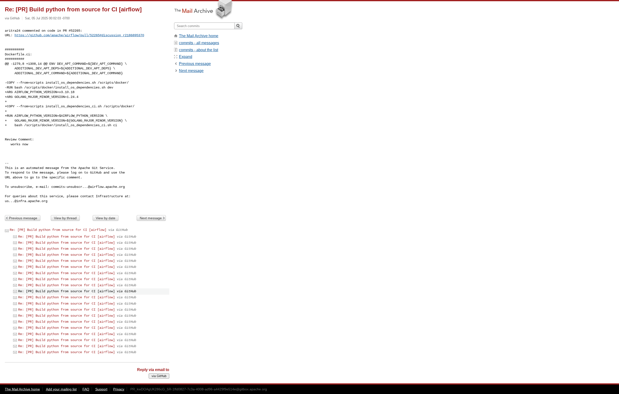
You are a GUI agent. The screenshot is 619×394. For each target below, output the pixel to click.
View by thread (65, 218)
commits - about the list (198, 50)
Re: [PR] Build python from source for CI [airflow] (58, 230)
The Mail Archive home (198, 36)
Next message (151, 218)
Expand (185, 57)
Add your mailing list (61, 389)
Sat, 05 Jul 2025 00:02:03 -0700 (47, 18)
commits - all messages (199, 43)
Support (101, 389)
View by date (105, 218)
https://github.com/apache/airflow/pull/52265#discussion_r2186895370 (79, 35)
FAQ (85, 389)
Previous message (23, 218)
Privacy (118, 389)
